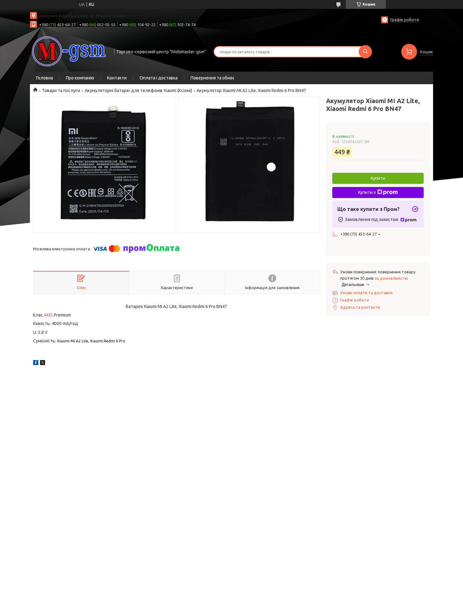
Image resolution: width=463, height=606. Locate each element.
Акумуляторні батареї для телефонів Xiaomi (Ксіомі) (138, 90)
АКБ (48, 315)
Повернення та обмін (212, 78)
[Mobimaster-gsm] (69, 51)
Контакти (117, 78)
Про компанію (80, 78)
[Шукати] (365, 51)
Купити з (367, 192)
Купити (378, 178)
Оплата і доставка (159, 78)
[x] (42, 363)
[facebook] (35, 363)
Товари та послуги (61, 90)
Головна (44, 78)
